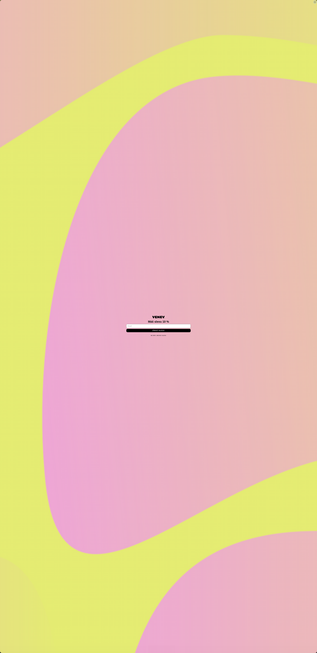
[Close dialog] (315, 2)
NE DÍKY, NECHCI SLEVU (158, 335)
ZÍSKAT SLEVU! (158, 330)
